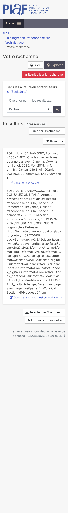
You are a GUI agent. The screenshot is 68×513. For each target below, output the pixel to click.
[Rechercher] (57, 109)
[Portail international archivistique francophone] (34, 9)
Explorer (56, 65)
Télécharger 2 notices (44, 312)
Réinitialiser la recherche (45, 74)
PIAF (6, 33)
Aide (37, 65)
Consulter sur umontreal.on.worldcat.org (38, 297)
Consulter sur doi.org (26, 182)
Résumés (56, 141)
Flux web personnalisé (46, 320)
